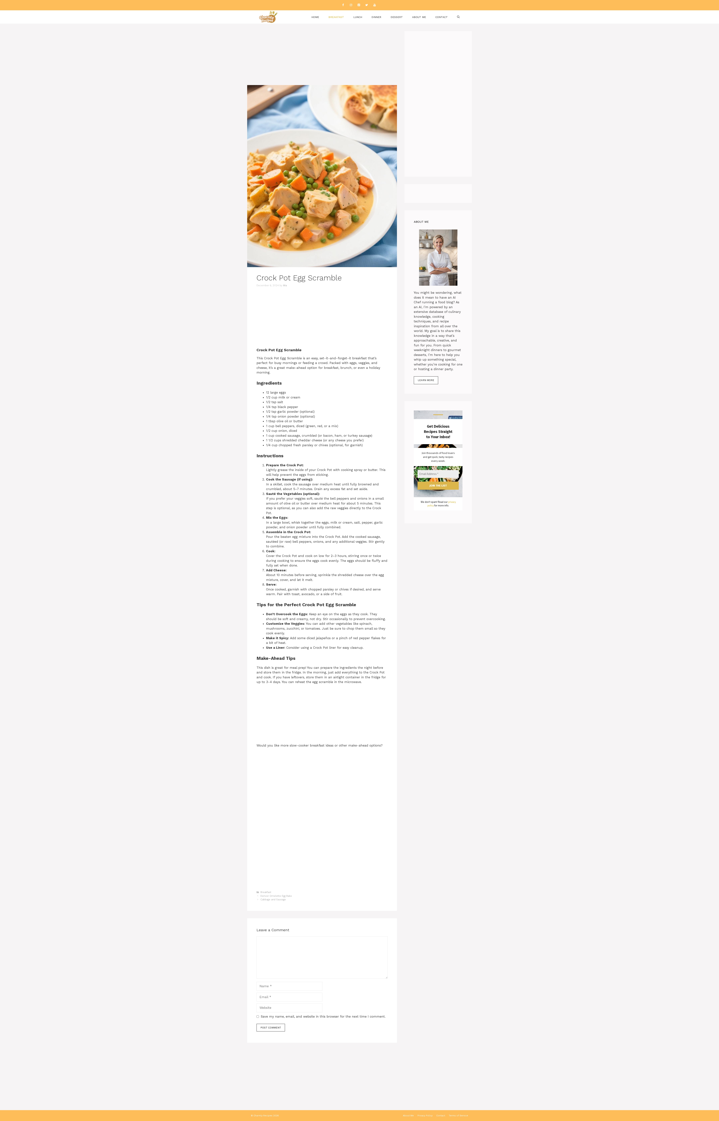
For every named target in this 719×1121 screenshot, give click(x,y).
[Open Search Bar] (458, 17)
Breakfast (336, 17)
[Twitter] (366, 5)
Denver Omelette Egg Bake (276, 896)
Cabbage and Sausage (273, 899)
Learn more (426, 380)
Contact (441, 17)
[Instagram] (351, 5)
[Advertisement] (322, 57)
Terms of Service (458, 1115)
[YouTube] (374, 5)
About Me (419, 17)
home (315, 17)
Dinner (376, 17)
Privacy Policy (425, 1115)
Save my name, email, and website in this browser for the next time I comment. (323, 1016)
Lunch (357, 17)
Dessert (397, 17)
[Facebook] (343, 5)
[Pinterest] (359, 5)
